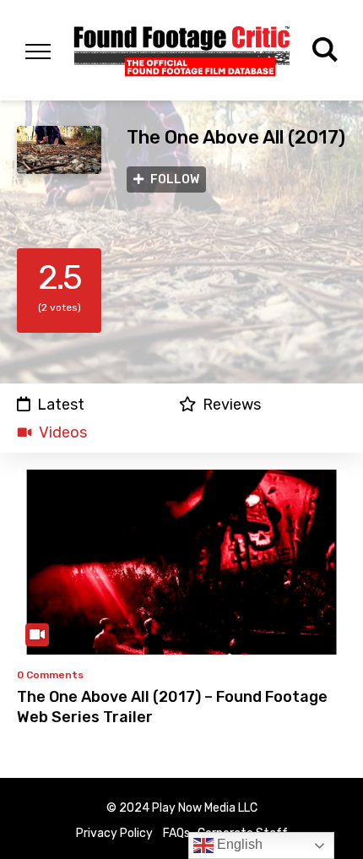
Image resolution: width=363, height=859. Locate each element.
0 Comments (50, 675)
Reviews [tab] (232, 404)
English (238, 844)
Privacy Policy (114, 833)
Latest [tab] (60, 404)
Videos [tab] (63, 432)
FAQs (176, 833)
